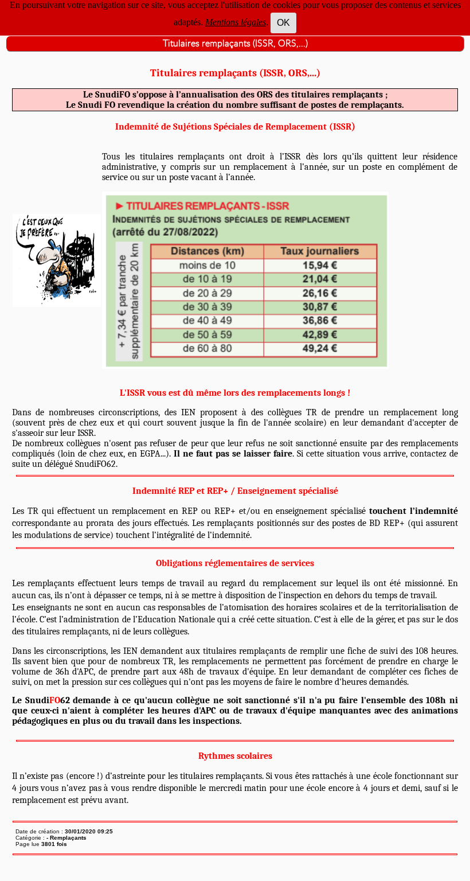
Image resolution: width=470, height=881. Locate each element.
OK (283, 23)
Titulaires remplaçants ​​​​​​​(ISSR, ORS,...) (235, 43)
